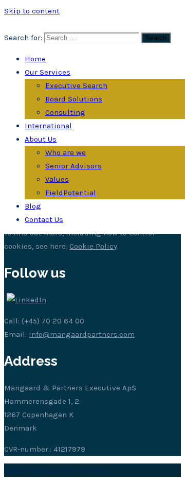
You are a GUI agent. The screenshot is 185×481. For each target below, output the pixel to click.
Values (57, 179)
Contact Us (44, 219)
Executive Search (76, 85)
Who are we (65, 152)
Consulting (65, 112)
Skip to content (32, 10)
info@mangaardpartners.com (82, 334)
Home (35, 58)
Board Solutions (73, 99)
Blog (33, 206)
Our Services (47, 72)
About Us (41, 139)
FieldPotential (70, 192)
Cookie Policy (93, 246)
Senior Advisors (73, 165)
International (48, 125)
